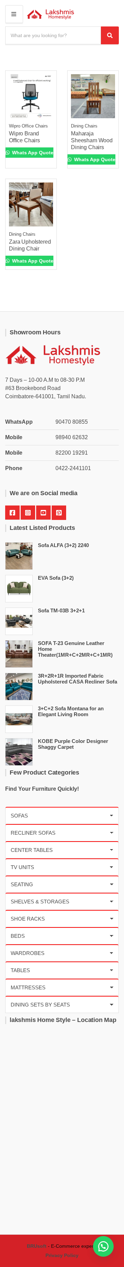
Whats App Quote (32, 152)
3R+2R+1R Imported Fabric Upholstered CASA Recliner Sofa (77, 679)
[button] (103, 1246)
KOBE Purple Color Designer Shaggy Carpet (73, 744)
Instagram (28, 512)
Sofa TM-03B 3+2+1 (61, 610)
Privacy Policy (62, 1255)
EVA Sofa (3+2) (56, 578)
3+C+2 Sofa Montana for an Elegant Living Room (71, 711)
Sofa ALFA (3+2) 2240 (63, 545)
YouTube (43, 512)
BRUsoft (36, 1246)
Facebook (12, 512)
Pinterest (59, 512)
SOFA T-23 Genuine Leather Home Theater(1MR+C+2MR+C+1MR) (75, 649)
